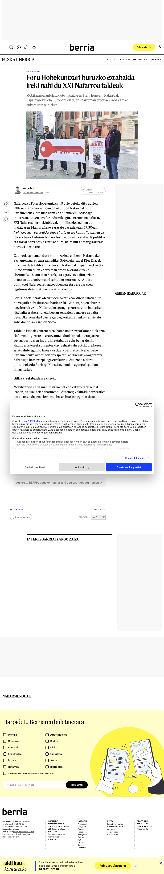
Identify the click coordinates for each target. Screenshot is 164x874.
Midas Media (142, 829)
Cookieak (111, 829)
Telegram (82, 826)
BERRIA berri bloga (56, 829)
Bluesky (81, 845)
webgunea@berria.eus (23, 831)
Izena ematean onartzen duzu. (31, 773)
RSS (80, 840)
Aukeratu (80, 467)
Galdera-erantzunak (57, 834)
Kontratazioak (54, 837)
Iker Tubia (28, 188)
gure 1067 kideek (32, 421)
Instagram (82, 834)
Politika (112, 59)
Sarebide (52, 839)
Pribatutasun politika (116, 826)
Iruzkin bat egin (23, 517)
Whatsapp (82, 824)
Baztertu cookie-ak (35, 467)
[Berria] (14, 814)
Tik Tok (81, 842)
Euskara (125, 59)
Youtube (81, 837)
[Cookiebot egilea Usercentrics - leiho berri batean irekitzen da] (138, 404)
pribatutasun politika (31, 773)
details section (121, 448)
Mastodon (82, 847)
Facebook (82, 832)
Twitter (81, 829)
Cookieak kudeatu (135, 458)
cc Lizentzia (112, 832)
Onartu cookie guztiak (129, 467)
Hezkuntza (140, 59)
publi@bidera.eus (22, 834)
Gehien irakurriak (130, 293)
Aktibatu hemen (88, 482)
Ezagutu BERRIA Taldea (58, 826)
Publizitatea (53, 831)
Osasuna (155, 59)
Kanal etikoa (112, 834)
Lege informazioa (115, 824)
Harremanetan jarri (10, 837)
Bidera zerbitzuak (144, 826)
